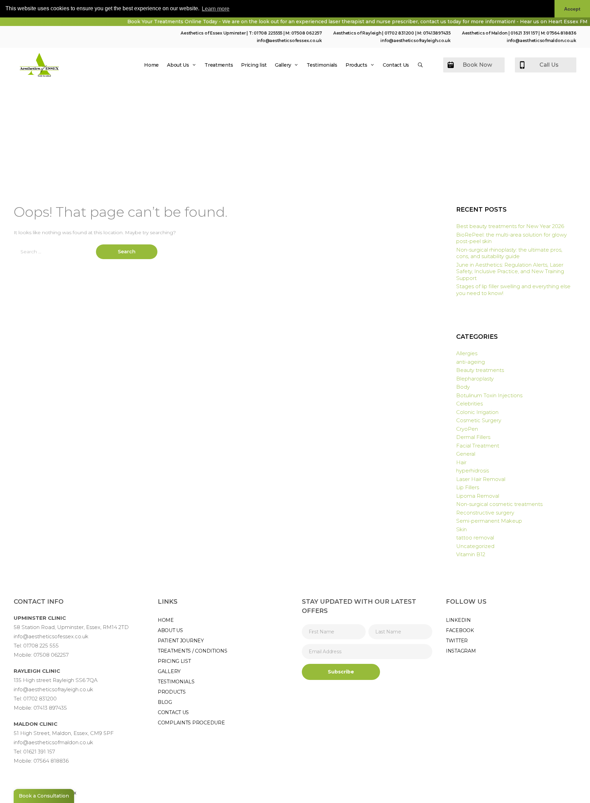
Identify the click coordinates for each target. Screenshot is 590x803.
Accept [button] (572, 9)
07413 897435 (50, 708)
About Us (178, 65)
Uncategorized (475, 546)
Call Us (549, 65)
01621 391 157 (523, 33)
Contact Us (396, 65)
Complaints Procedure (191, 723)
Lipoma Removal (477, 496)
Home (151, 65)
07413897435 (437, 33)
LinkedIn (458, 620)
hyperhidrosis (472, 470)
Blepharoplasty (475, 378)
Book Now (477, 65)
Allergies (466, 353)
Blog (165, 702)
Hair (461, 462)
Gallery (283, 65)
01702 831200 (399, 33)
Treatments (219, 65)
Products (356, 65)
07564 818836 (561, 33)
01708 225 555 (41, 645)
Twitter (457, 641)
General (465, 454)
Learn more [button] (215, 9)
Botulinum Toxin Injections (489, 395)
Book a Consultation (44, 796)
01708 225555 (268, 33)
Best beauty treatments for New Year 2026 (510, 226)
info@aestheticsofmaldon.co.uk (541, 40)
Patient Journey (181, 641)
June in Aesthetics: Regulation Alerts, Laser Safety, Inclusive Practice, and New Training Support (510, 271)
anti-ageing (470, 362)
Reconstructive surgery (485, 512)
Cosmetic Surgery (478, 420)
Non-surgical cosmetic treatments (499, 504)
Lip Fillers (467, 487)
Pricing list (254, 65)
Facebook (460, 630)
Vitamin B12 (470, 554)
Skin (461, 529)
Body (463, 387)
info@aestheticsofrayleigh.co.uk (415, 40)
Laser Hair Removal (480, 479)
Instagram (461, 651)
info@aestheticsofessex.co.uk (289, 40)
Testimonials (322, 65)
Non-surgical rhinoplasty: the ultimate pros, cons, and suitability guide (509, 253)
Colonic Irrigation (477, 412)
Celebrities (469, 403)
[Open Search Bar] (420, 65)
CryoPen (467, 429)
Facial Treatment (477, 445)
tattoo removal (475, 537)
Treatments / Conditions (192, 651)
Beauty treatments (480, 370)
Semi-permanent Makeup (489, 521)
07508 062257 (306, 33)
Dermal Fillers (473, 437)
